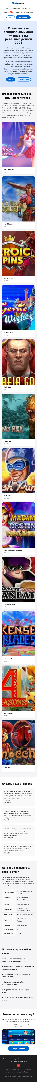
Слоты (8, 12)
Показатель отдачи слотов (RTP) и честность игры (16, 975)
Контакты (18, 12)
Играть (10, 79)
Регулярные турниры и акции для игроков (15, 991)
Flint (18, 3)
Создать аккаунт (18, 1049)
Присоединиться (23, 17)
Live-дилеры (28, 12)
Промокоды (16, 8)
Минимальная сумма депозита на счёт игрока (17, 999)
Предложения (27, 8)
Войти (10, 17)
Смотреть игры (24, 79)
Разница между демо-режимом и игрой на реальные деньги (18, 968)
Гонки (7, 8)
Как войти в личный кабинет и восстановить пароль (14, 983)
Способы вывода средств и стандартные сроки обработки (14, 960)
